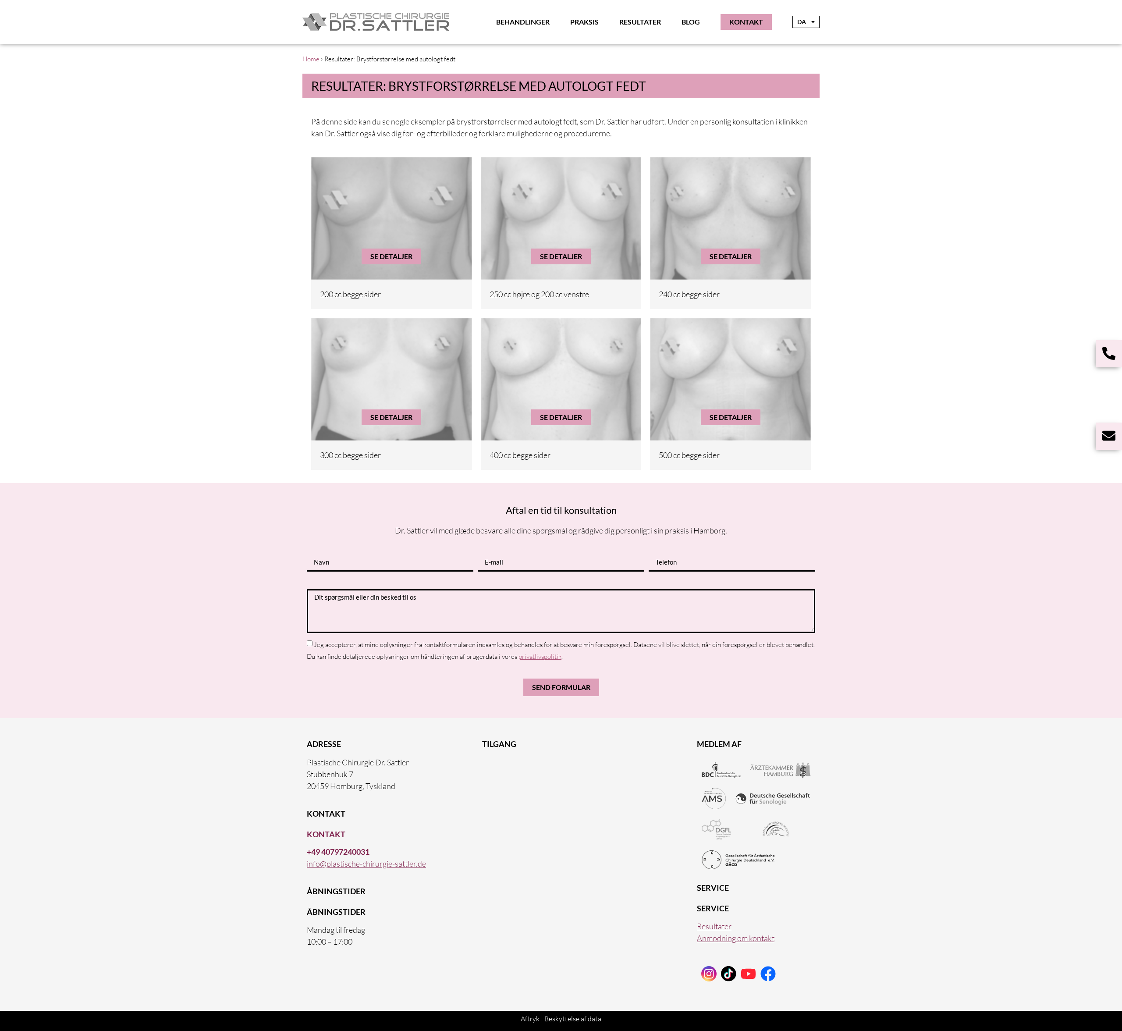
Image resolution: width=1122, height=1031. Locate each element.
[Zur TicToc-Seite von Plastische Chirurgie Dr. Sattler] (748, 973)
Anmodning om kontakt (735, 938)
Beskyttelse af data (572, 1018)
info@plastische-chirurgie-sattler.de (366, 863)
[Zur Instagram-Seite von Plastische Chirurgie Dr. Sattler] (709, 973)
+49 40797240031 (338, 852)
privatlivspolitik (539, 656)
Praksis (584, 22)
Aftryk (530, 1018)
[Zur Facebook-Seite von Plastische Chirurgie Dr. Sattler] (768, 973)
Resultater (640, 22)
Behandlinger (523, 22)
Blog (691, 22)
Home (311, 59)
